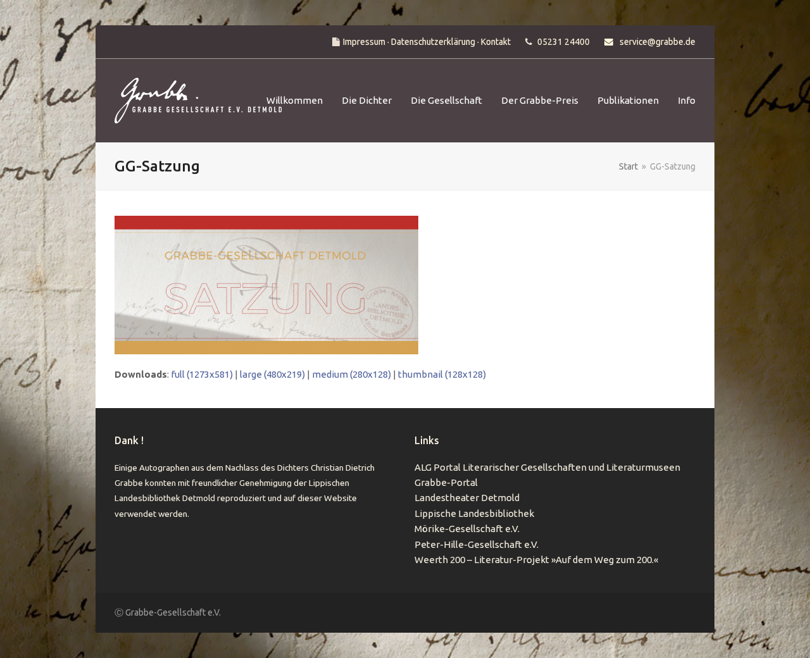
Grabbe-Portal (446, 482)
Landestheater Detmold (467, 497)
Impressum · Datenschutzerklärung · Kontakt (427, 42)
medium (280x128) (351, 374)
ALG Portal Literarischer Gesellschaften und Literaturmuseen (547, 467)
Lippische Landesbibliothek (474, 513)
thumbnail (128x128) (442, 374)
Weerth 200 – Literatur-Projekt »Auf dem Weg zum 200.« (536, 559)
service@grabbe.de (657, 42)
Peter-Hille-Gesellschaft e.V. (476, 544)
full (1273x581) (202, 374)
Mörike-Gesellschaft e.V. (467, 528)
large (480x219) (272, 374)
